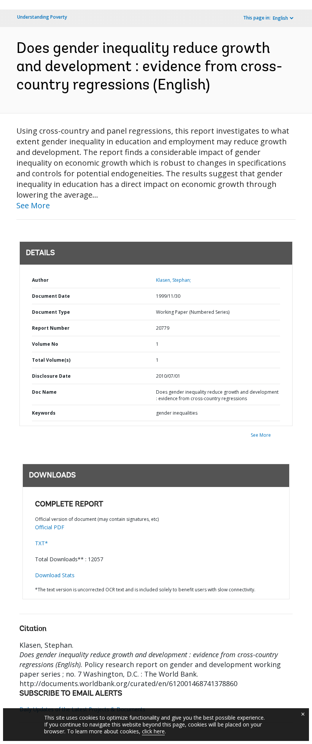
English (280, 18)
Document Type (51, 312)
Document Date (51, 296)
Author (40, 280)
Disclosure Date (51, 376)
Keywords (44, 413)
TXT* (41, 543)
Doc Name (44, 392)
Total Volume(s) (51, 360)
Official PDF (49, 527)
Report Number (51, 328)
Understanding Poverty (42, 17)
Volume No (45, 344)
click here (153, 731)
